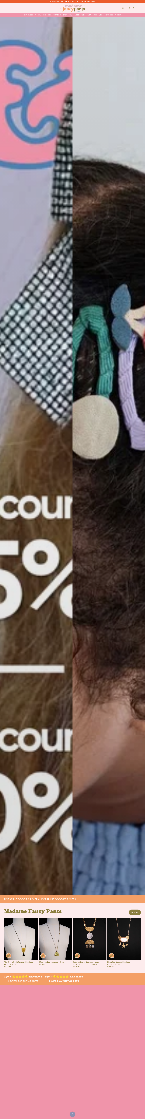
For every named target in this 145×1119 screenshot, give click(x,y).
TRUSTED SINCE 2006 (48, 980)
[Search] (129, 8)
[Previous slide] (7, 939)
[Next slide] (34, 939)
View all (134, 912)
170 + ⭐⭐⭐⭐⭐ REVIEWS (48, 976)
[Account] (133, 8)
